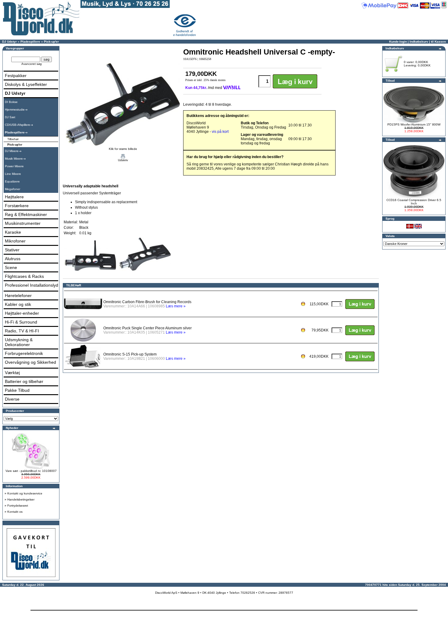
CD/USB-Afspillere (17, 124)
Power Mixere (14, 166)
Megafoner (12, 189)
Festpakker (16, 75)
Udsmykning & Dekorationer (19, 342)
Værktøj (12, 372)
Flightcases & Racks (24, 276)
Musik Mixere (14, 158)
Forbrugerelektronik (24, 353)
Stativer (12, 249)
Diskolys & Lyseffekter (26, 84)
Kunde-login (398, 41)
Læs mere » (176, 306)
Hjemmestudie (15, 109)
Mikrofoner (15, 241)
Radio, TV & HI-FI (22, 330)
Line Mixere (13, 173)
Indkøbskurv (419, 41)
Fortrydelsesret (17, 505)
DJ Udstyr (9, 41)
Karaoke (13, 232)
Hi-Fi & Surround (21, 322)
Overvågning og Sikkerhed (30, 362)
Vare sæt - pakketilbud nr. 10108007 (31, 471)
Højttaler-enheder (22, 313)
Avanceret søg (31, 63)
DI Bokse (11, 102)
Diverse (12, 399)
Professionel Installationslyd (31, 285)
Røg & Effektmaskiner (26, 214)
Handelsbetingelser (20, 499)
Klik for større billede (123, 148)
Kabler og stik (18, 304)
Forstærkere (17, 205)
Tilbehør (13, 139)
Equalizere (12, 181)
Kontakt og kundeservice (24, 493)
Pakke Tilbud (17, 390)
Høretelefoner (18, 295)
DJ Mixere (12, 151)
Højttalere (14, 196)
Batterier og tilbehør (24, 381)
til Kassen (438, 41)
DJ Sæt (10, 117)
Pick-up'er (51, 41)
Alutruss (12, 258)
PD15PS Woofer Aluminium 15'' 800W (413, 124)
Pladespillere (30, 41)
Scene (11, 267)
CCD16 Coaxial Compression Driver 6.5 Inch (413, 201)
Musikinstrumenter (23, 223)
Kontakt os (15, 511)
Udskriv (123, 160)
